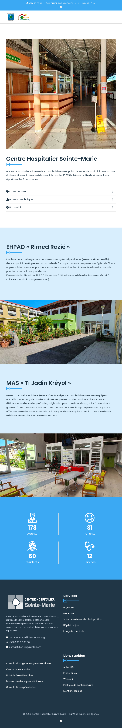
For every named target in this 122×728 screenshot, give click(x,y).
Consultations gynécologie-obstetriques (28, 663)
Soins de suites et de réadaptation (82, 619)
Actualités (69, 667)
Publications (70, 673)
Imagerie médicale (73, 631)
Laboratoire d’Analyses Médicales (24, 681)
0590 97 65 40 (35, 3)
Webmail (68, 679)
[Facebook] (61, 7)
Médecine (68, 613)
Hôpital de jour (71, 625)
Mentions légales (72, 691)
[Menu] (114, 17)
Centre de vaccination (18, 669)
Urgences (68, 607)
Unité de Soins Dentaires (19, 675)
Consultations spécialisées (21, 687)
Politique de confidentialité (78, 685)
